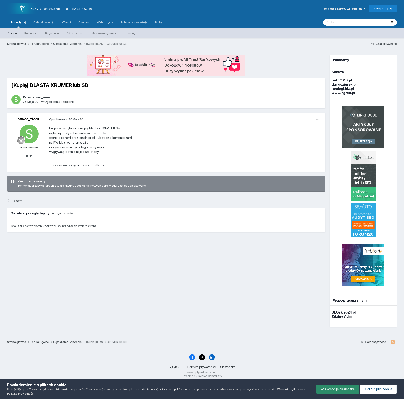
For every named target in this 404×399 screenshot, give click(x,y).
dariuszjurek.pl (344, 84)
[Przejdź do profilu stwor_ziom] (16, 99)
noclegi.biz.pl (343, 89)
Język (173, 367)
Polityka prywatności (201, 367)
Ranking (130, 33)
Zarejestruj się (383, 8)
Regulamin (52, 33)
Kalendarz (31, 33)
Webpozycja (105, 22)
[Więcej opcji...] (318, 119)
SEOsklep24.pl (344, 312)
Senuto (338, 72)
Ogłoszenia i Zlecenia (59, 102)
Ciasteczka (227, 367)
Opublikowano (67, 119)
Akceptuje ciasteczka (339, 389)
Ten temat (375, 22)
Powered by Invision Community (202, 376)
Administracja (75, 33)
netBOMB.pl (342, 80)
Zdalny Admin (343, 316)
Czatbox (83, 22)
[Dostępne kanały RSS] (392, 342)
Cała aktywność (43, 22)
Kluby (158, 22)
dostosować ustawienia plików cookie (167, 389)
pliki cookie (61, 389)
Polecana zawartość (134, 22)
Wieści (66, 22)
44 (30, 155)
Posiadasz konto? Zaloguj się (343, 8)
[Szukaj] (392, 22)
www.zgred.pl (343, 93)
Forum (12, 33)
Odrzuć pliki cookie (378, 389)
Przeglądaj (18, 22)
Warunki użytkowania (291, 389)
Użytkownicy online (104, 33)
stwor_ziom (28, 119)
